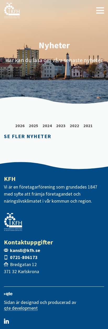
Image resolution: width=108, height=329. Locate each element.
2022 (74, 125)
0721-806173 (24, 257)
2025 (33, 125)
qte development (21, 308)
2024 (47, 125)
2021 (88, 125)
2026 (20, 125)
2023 (61, 125)
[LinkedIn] (6, 321)
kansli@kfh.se (25, 250)
